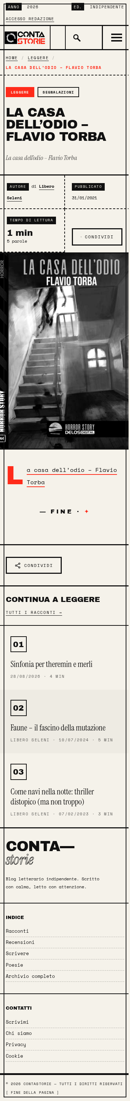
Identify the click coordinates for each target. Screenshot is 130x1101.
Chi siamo (19, 1033)
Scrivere (17, 953)
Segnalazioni (58, 92)
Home (12, 58)
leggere (38, 58)
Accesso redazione (30, 19)
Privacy (16, 1044)
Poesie (14, 965)
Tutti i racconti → (34, 612)
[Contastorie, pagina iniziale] (25, 37)
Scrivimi (17, 1022)
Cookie (14, 1056)
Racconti (17, 931)
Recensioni (20, 942)
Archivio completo (30, 976)
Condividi (99, 237)
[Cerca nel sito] (76, 37)
